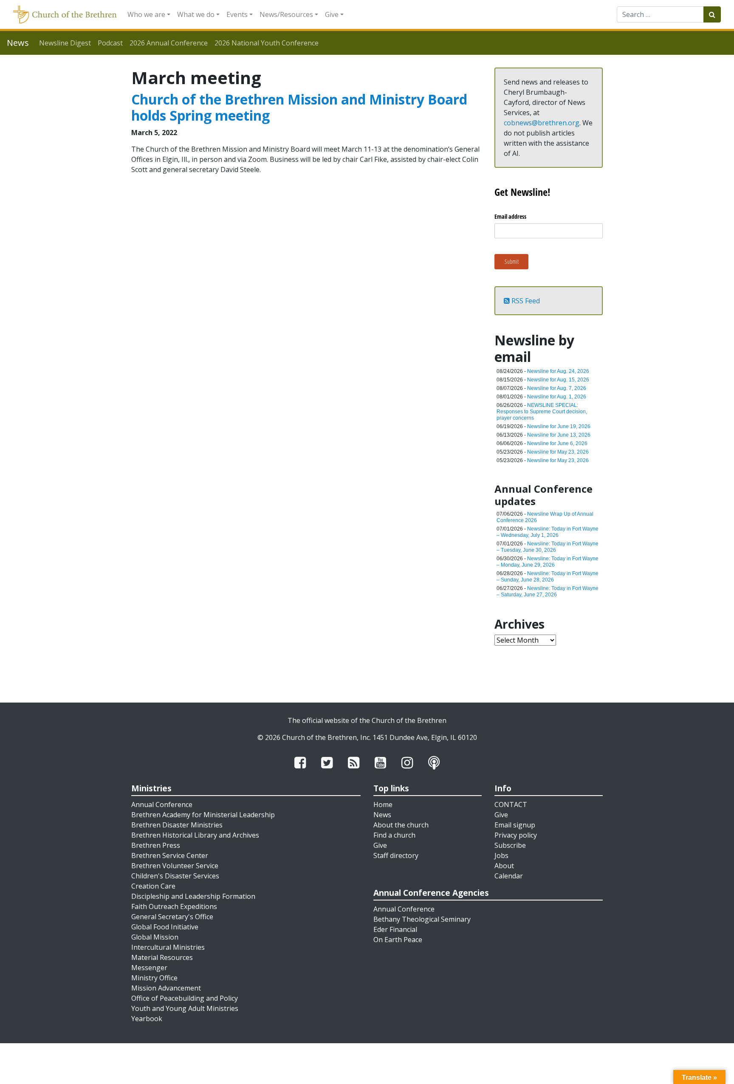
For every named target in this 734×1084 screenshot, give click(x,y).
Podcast (110, 43)
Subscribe (510, 845)
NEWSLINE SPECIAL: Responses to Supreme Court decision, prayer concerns (542, 411)
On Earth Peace (397, 939)
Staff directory (395, 855)
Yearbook (146, 1018)
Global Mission (154, 937)
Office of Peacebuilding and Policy (184, 998)
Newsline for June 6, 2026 (557, 443)
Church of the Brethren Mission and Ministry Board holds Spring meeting (299, 107)
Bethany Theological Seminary (422, 919)
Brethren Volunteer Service (174, 865)
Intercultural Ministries (168, 947)
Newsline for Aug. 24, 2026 (558, 371)
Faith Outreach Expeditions (174, 906)
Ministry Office (154, 977)
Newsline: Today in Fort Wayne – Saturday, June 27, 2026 (547, 591)
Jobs (501, 855)
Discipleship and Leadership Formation (193, 896)
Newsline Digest (65, 43)
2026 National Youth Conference (267, 43)
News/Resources (286, 14)
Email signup (514, 825)
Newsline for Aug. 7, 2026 (556, 388)
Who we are (146, 14)
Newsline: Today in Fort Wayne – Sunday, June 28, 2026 (547, 576)
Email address (510, 216)
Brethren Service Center (169, 855)
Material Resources (162, 957)
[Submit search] (712, 14)
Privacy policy (515, 835)
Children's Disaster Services (175, 876)
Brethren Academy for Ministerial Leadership (203, 814)
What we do (196, 14)
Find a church (394, 835)
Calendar (508, 876)
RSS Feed (525, 300)
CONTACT (510, 804)
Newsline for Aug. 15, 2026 (558, 380)
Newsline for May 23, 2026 (558, 452)
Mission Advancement (166, 988)
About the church (401, 825)
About (504, 865)
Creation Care (153, 886)
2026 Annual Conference (169, 43)
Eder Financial (395, 929)
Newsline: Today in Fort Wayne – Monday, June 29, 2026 (547, 562)
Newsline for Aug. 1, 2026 (556, 397)
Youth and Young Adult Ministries (184, 1008)
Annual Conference (161, 804)
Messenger (149, 967)
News (382, 814)
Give (332, 14)
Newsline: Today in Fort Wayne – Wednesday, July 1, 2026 (547, 532)
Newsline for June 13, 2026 (558, 435)
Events (237, 14)
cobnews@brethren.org (541, 122)
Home (382, 804)
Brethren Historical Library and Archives (195, 835)
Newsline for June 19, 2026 (558, 426)
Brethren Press (155, 845)
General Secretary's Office (172, 916)
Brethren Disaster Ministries (177, 825)
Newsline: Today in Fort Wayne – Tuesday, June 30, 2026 (547, 547)
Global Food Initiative (164, 927)
